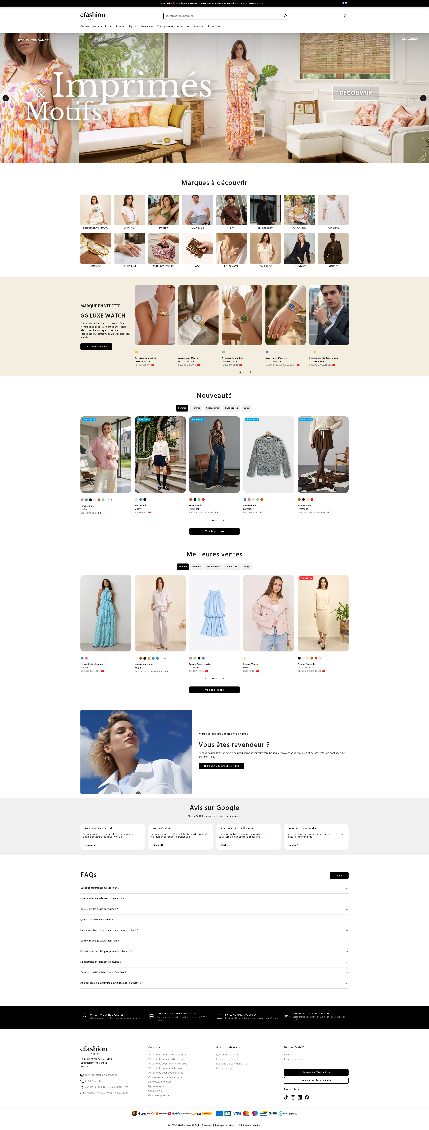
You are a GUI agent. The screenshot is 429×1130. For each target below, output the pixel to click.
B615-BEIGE (249, 671)
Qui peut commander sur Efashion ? (99, 888)
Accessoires (183, 26)
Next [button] (423, 98)
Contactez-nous (293, 1059)
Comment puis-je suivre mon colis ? (99, 941)
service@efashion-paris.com (101, 1075)
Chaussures (147, 26)
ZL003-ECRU (141, 513)
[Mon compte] (345, 16)
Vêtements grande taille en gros (166, 1059)
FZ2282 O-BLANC (187, 365)
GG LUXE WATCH (142, 361)
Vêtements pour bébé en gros (165, 1073)
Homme (97, 26)
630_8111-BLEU (250, 513)
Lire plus (339, 875)
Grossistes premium (159, 1095)
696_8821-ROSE (88, 513)
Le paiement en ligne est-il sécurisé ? (100, 962)
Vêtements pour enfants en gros (166, 1068)
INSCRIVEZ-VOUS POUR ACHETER (221, 766)
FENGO (138, 668)
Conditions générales (228, 1059)
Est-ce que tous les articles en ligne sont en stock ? (109, 930)
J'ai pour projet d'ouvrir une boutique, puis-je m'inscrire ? (111, 983)
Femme (84, 26)
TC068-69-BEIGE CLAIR (309, 671)
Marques (199, 26)
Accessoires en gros (159, 1082)
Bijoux (133, 26)
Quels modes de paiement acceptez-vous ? (104, 899)
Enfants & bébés (115, 26)
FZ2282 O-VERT (230, 365)
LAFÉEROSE (85, 509)
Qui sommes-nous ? (227, 1054)
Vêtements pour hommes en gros (167, 1063)
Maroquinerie (165, 26)
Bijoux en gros (156, 1086)
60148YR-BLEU (196, 671)
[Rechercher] (285, 16)
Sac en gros (155, 1091)
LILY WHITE (85, 667)
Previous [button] (6, 98)
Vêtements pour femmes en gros (167, 1054)
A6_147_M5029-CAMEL (201, 513)
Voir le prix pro (214, 531)
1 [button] (240, 372)
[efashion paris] (92, 16)
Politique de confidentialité (231, 1063)
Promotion (214, 26)
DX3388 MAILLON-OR (320, 365)
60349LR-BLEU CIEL (90, 671)
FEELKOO (247, 667)
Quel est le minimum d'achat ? (96, 920)
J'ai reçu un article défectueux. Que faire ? (103, 973)
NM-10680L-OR (142, 365)
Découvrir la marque (96, 347)
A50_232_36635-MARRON (311, 513)
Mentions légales (225, 1068)
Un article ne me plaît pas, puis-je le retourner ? (106, 951)
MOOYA (138, 509)
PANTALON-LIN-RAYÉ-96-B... (149, 672)
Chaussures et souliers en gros (165, 1077)
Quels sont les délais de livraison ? (99, 909)
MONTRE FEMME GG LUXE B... (280, 365)
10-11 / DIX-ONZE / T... (307, 667)
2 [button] (243, 372)
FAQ (286, 1054)
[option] (214, 98)
